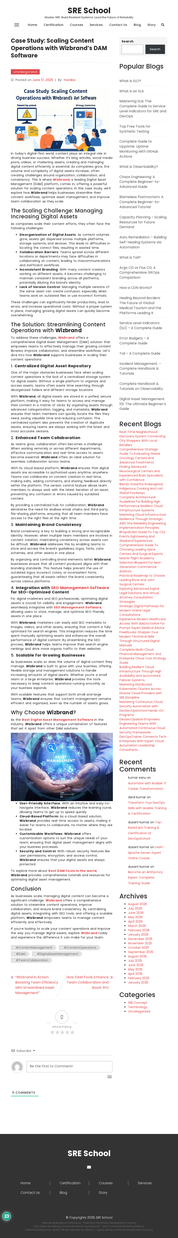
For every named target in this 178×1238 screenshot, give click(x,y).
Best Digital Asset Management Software (57, 720)
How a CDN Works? (135, 287)
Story (151, 25)
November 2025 (140, 943)
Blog (137, 25)
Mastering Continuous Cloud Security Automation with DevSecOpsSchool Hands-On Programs (141, 708)
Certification (53, 25)
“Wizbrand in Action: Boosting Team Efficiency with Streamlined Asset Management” (36, 985)
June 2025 (135, 965)
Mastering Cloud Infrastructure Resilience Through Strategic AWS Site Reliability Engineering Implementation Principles (142, 521)
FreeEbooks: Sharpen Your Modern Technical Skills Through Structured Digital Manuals (139, 638)
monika (69, 80)
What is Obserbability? (138, 166)
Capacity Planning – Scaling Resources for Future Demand (142, 222)
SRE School (89, 10)
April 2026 (135, 921)
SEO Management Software (80, 587)
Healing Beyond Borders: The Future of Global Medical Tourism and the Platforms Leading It (140, 305)
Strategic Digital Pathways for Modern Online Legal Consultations (141, 610)
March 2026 (137, 926)
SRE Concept (137, 1003)
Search (128, 41)
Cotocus (89, 1229)
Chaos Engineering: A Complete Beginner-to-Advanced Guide (139, 181)
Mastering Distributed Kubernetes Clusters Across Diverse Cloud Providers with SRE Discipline (140, 691)
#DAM (20, 954)
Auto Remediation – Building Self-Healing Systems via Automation (142, 242)
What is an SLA (131, 91)
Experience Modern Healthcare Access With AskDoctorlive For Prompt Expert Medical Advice (142, 623)
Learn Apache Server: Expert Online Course (145, 852)
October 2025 (138, 947)
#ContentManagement (34, 947)
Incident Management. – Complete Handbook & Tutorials (140, 368)
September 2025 (140, 952)
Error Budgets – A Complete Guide (134, 341)
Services (96, 25)
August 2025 (137, 956)
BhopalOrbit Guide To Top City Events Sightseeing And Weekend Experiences (142, 536)
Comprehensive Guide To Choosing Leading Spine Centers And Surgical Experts (141, 549)
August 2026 (137, 904)
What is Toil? (130, 257)
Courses (76, 25)
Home (32, 25)
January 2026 (138, 934)
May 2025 (135, 969)
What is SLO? (130, 80)
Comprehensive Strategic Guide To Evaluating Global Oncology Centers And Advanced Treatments (139, 456)
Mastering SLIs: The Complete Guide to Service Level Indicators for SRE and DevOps (142, 109)
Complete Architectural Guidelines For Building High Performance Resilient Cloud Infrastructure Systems (141, 503)
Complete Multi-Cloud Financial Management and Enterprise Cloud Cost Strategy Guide (142, 656)
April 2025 (135, 974)
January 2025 (138, 982)
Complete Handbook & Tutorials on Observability (141, 386)
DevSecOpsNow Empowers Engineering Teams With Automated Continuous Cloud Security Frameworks (142, 725)
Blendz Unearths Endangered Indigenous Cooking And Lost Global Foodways (141, 488)
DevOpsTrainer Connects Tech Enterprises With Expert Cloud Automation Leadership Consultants (142, 743)
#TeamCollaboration (32, 960)
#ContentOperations (80, 947)
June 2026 (136, 913)
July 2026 (135, 908)
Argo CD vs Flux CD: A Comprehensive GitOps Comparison (139, 272)
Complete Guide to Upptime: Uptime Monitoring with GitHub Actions (138, 149)
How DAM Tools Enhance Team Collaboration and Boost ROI (87, 982)
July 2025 (135, 960)
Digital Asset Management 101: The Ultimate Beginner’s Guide (142, 403)
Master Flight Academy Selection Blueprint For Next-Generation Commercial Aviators (140, 564)
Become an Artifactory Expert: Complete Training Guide (145, 877)
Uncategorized (25, 72)
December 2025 (140, 939)
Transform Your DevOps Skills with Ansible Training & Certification (147, 808)
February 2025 (138, 978)
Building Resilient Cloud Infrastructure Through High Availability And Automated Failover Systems (140, 673)
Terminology (137, 1007)
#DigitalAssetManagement (57, 954)
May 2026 (135, 917)
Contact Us (118, 25)
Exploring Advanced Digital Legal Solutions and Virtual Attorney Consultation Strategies (139, 595)
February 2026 (139, 930)
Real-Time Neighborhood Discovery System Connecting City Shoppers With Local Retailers (142, 438)
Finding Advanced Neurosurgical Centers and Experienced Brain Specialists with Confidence (141, 473)
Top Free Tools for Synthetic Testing (135, 129)
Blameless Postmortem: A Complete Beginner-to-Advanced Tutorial (141, 201)
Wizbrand (61, 179)
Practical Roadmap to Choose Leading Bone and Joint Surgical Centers (142, 579)
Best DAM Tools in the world (72, 871)
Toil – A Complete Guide (139, 353)
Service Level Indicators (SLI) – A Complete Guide (140, 325)
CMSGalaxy (75, 1223)
